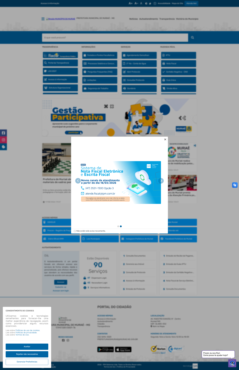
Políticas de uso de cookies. (27, 330)
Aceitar (27, 346)
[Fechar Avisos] (165, 139)
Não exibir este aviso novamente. (91, 231)
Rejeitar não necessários (27, 354)
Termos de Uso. (22, 335)
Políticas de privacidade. (26, 332)
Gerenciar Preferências (27, 362)
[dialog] (119, 185)
